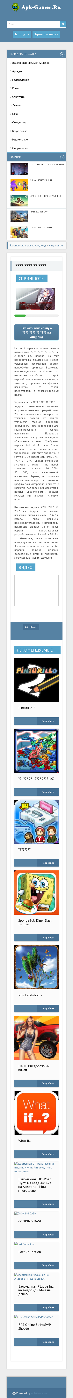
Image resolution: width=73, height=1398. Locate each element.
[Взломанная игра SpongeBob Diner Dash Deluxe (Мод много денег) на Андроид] (36, 892)
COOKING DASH (30, 1221)
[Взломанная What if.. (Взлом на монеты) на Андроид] (36, 1113)
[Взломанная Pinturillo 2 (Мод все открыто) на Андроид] (36, 680)
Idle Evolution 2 (30, 995)
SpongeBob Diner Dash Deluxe (35, 922)
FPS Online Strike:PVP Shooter (34, 1326)
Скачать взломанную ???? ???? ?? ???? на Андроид (36, 332)
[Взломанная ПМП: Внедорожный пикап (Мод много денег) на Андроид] (36, 1038)
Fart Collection (29, 1252)
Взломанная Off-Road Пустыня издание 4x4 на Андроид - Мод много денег (34, 1185)
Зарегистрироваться (46, 34)
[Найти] (63, 24)
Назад (33, 627)
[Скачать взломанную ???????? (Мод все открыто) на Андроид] (36, 822)
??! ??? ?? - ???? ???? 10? (36, 778)
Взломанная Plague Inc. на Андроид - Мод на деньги (36, 1290)
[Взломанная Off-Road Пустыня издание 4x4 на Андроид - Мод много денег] (36, 1167)
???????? (24, 849)
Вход (22, 34)
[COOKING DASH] (36, 1213)
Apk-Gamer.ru (39, 1393)
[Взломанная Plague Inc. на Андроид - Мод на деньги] (36, 1277)
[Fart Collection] (36, 1244)
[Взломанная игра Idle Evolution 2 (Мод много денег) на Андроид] (36, 967)
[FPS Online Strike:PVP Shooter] (36, 1317)
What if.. (24, 1140)
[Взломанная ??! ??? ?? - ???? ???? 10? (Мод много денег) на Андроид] (36, 751)
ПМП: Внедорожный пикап (33, 1068)
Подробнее (48, 720)
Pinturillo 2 (26, 708)
